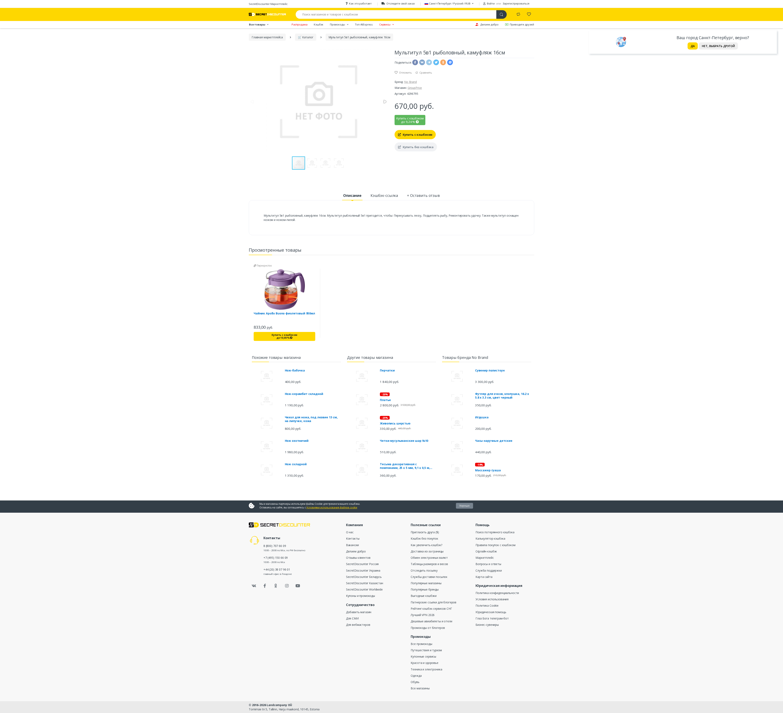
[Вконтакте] (254, 586)
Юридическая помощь (491, 612)
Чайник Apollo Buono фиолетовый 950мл (284, 313)
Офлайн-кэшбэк (486, 551)
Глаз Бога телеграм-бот (492, 618)
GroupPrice (415, 88)
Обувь (415, 682)
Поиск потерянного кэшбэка (495, 532)
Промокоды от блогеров (428, 628)
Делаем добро (489, 24)
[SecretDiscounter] (267, 14)
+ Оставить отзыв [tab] (423, 195)
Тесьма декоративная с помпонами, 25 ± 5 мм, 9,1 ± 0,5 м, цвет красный (405, 466)
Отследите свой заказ (400, 3)
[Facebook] (265, 586)
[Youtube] (298, 586)
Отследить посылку (424, 570)
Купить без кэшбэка (418, 147)
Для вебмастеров (358, 625)
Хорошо (464, 505)
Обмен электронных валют (429, 558)
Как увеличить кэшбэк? (426, 545)
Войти (490, 3)
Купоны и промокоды (360, 596)
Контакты (352, 538)
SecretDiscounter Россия (362, 564)
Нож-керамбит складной (304, 394)
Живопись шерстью (395, 423)
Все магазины (420, 688)
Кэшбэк (318, 24)
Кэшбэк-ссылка (384, 195)
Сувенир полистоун (490, 370)
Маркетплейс (485, 558)
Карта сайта (484, 577)
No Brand (410, 82)
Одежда (416, 676)
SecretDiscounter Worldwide (364, 589)
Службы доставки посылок (429, 577)
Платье (385, 400)
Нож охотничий (297, 441)
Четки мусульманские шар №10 (404, 441)
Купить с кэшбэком (417, 135)
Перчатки (387, 370)
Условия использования (492, 599)
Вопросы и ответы (488, 564)
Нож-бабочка (295, 370)
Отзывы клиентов (358, 558)
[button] (385, 101)
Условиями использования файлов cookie (331, 507)
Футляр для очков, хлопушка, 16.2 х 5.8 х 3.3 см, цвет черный (502, 395)
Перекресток (264, 265)
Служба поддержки (489, 570)
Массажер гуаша (488, 470)
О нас (350, 532)
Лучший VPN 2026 (423, 615)
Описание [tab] (352, 195)
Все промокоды (421, 644)
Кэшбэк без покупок (424, 538)
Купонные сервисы (423, 656)
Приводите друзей (522, 24)
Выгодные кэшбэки (424, 596)
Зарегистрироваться (516, 3)
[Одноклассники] (276, 586)
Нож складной (296, 464)
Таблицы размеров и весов (429, 564)
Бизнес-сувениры (487, 625)
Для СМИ (352, 618)
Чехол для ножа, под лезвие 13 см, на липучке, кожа (311, 419)
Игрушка (482, 417)
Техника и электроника (426, 669)
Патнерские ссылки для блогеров (433, 602)
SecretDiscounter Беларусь (364, 577)
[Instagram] (287, 586)
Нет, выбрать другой (718, 46)
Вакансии (352, 545)
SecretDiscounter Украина (363, 570)
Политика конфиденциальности (497, 593)
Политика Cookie (487, 605)
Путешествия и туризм (426, 650)
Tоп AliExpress (364, 24)
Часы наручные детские (493, 441)
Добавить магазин (359, 612)
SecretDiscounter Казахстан (364, 583)
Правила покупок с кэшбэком (495, 545)
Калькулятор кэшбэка (490, 538)
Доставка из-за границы (427, 551)
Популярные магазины (426, 583)
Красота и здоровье (424, 663)
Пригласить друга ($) (425, 532)
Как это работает (360, 3)
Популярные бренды (425, 589)
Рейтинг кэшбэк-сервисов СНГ (431, 609)
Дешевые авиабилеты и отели (431, 621)
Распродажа (299, 24)
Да (693, 46)
